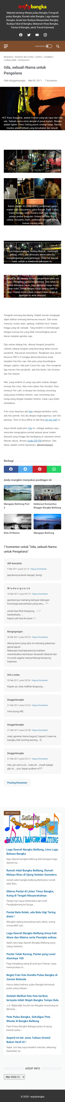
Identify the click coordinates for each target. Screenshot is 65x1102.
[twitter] (28, 35)
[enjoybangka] (32, 7)
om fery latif (51, 420)
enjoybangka (37, 1096)
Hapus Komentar (39, 569)
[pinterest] (40, 469)
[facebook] (20, 35)
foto (31, 411)
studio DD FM (34, 440)
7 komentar (51, 80)
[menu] (6, 46)
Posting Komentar (17, 782)
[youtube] (36, 35)
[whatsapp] (54, 469)
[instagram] (45, 35)
